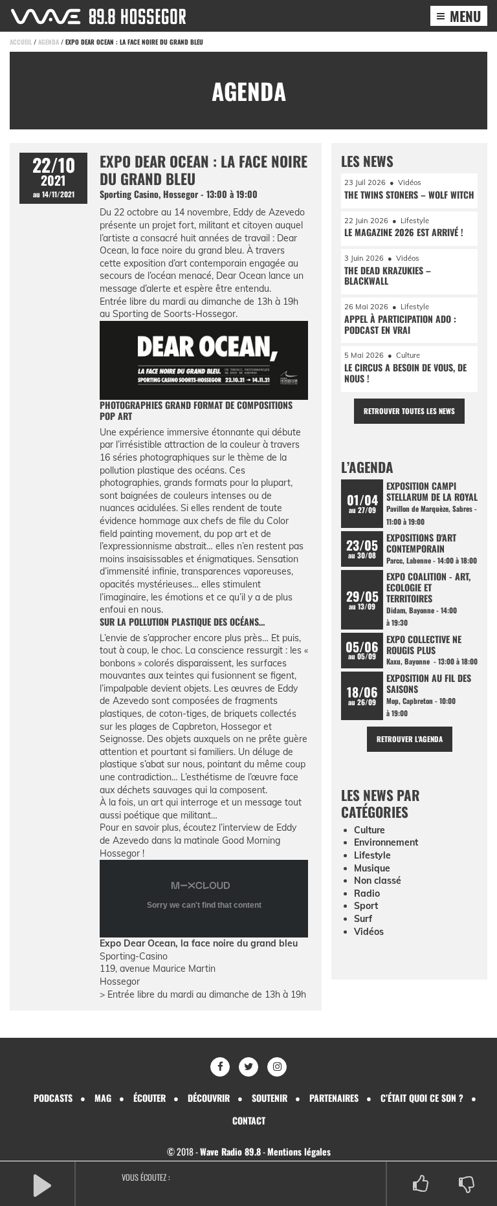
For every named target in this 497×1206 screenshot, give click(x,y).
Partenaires (334, 1097)
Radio (367, 893)
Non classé (377, 880)
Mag (102, 1097)
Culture (369, 830)
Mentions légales (299, 1151)
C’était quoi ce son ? (422, 1097)
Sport (366, 906)
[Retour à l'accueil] (98, 16)
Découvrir (209, 1097)
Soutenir (269, 1097)
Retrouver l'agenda (410, 739)
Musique (372, 868)
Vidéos (369, 931)
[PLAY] (42, 1184)
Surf (363, 919)
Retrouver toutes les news (409, 411)
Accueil (21, 42)
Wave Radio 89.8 (230, 1151)
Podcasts (53, 1097)
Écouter (149, 1097)
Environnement (386, 842)
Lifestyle (372, 855)
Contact (248, 1120)
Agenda (48, 42)
